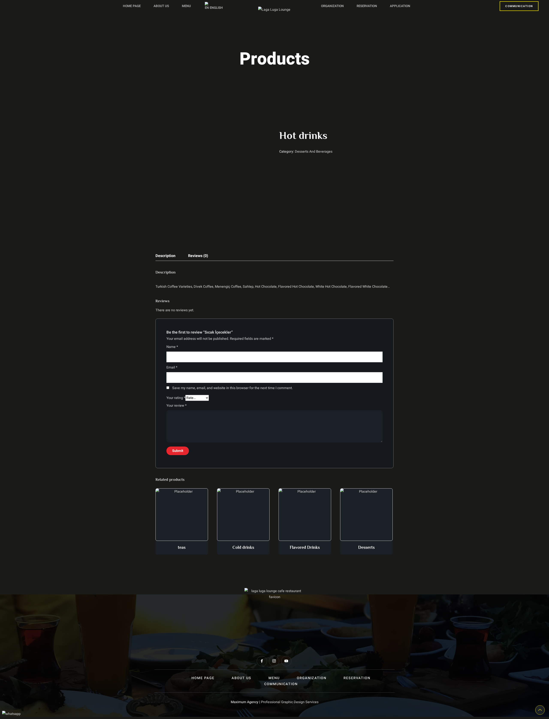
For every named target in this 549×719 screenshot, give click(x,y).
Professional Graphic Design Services (289, 702)
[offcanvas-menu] (11, 6)
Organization (332, 6)
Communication (519, 6)
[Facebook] (262, 661)
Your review (176, 405)
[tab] (165, 256)
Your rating (175, 397)
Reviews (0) (198, 256)
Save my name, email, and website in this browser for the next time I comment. (232, 388)
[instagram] (274, 661)
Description (165, 256)
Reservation (367, 6)
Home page (132, 6)
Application (400, 6)
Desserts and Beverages (313, 151)
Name (172, 346)
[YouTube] (286, 661)
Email (171, 367)
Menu (186, 6)
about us (161, 6)
